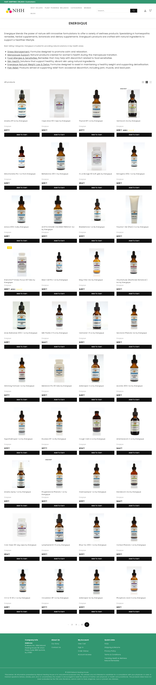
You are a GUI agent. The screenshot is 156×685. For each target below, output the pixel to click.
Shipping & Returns (112, 647)
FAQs (107, 644)
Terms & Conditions (113, 655)
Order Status (83, 651)
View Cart (82, 644)
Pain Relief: (13, 67)
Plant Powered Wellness (57, 8)
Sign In (80, 647)
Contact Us (56, 647)
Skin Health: (13, 61)
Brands (87, 8)
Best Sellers (37, 8)
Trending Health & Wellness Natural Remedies (116, 659)
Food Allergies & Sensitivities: (22, 58)
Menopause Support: (18, 54)
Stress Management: (18, 51)
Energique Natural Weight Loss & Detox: (28, 64)
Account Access (84, 655)
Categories (76, 8)
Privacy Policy (110, 651)
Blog (33, 13)
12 (82, 624)
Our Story (55, 644)
